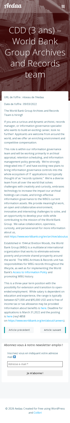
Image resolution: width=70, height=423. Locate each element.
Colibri (38, 412)
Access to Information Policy (30, 272)
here (43, 308)
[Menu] (63, 6)
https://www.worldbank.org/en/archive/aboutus (39, 236)
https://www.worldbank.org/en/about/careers (36, 320)
